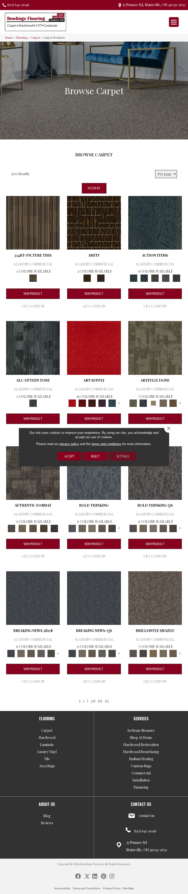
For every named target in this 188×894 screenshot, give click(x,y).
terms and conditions (106, 444)
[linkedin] (94, 876)
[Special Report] (31, 653)
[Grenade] (82, 528)
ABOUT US (47, 804)
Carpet (35, 37)
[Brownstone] (155, 277)
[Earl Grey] (165, 277)
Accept (69, 456)
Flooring (22, 37)
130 (100, 701)
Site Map (128, 888)
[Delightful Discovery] (155, 347)
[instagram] (111, 876)
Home (9, 37)
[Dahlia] (82, 403)
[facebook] (78, 876)
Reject (95, 456)
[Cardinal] (94, 347)
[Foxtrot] (33, 347)
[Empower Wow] (163, 653)
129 (93, 701)
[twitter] (86, 876)
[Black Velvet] (101, 277)
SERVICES (141, 719)
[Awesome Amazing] (163, 403)
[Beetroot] (92, 403)
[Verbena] (102, 403)
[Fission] (102, 528)
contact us (146, 815)
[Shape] (94, 472)
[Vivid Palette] (173, 403)
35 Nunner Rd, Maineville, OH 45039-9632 (154, 4)
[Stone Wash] (112, 403)
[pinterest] (103, 876)
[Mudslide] (33, 222)
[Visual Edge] (33, 472)
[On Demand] (51, 653)
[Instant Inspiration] (173, 653)
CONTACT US (141, 804)
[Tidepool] (155, 222)
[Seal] (112, 528)
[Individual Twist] (33, 528)
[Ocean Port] (144, 277)
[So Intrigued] (155, 598)
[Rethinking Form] (43, 528)
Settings (123, 456)
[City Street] (176, 277)
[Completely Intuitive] (153, 653)
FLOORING (47, 719)
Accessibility (62, 888)
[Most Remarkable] (143, 403)
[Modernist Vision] (153, 403)
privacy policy (69, 444)
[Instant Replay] (41, 653)
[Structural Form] (54, 528)
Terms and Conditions (86, 888)
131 (107, 701)
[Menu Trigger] (174, 22)
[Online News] (33, 598)
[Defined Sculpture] (22, 528)
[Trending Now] (21, 653)
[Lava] (92, 528)
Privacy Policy (111, 888)
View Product (33, 293)
